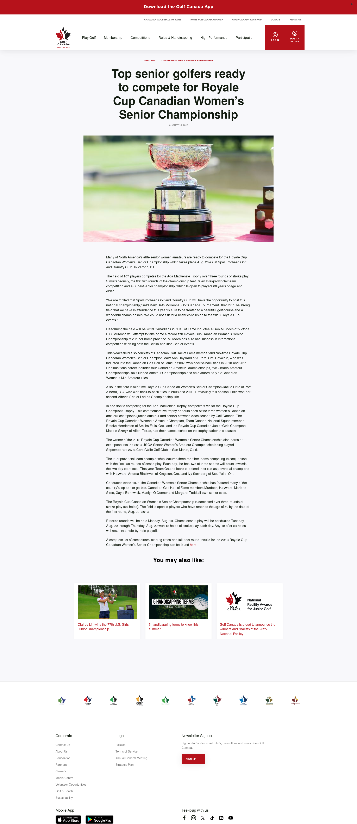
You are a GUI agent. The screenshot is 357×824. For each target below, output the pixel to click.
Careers (61, 771)
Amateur (149, 60)
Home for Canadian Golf (206, 19)
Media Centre (64, 778)
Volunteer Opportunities (71, 784)
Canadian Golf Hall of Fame (162, 19)
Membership (113, 37)
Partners (61, 764)
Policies (120, 745)
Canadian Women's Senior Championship (187, 60)
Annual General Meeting (131, 758)
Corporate (64, 735)
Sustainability (64, 797)
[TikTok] (212, 817)
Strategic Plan (124, 764)
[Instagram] (193, 817)
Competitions (140, 37)
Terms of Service (126, 751)
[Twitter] (202, 817)
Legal (120, 735)
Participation (245, 37)
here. (194, 544)
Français (295, 19)
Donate (275, 19)
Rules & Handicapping (175, 37)
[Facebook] (184, 817)
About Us (62, 751)
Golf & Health (64, 791)
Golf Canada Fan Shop (247, 19)
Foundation (63, 758)
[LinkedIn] (221, 817)
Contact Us (63, 745)
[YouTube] (230, 817)
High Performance (213, 37)
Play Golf (89, 37)
